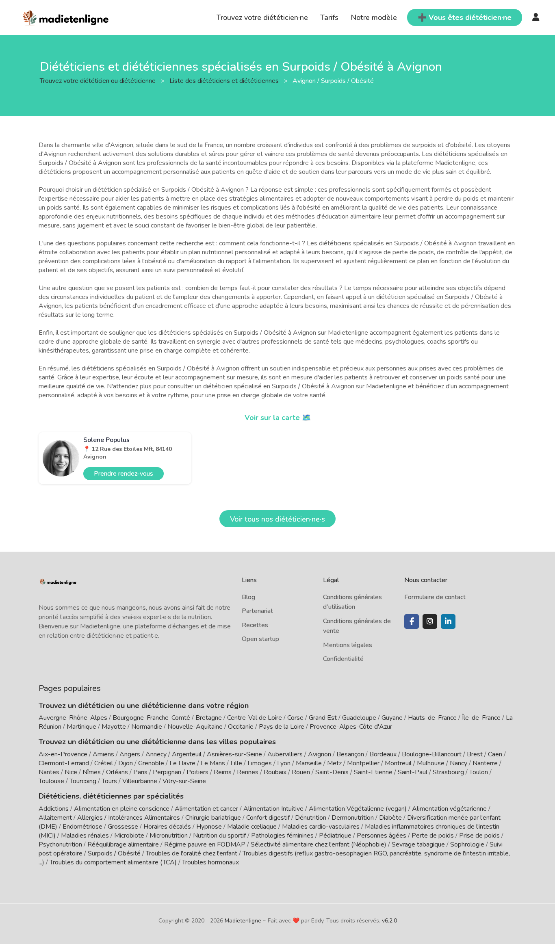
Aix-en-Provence (63, 754)
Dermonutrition (353, 817)
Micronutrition (169, 835)
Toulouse (51, 781)
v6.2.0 (389, 921)
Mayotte (114, 726)
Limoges (259, 763)
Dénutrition (310, 817)
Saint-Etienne (373, 772)
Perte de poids (433, 835)
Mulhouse (430, 763)
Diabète (390, 817)
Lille (236, 763)
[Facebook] (411, 621)
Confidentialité (343, 658)
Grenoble (151, 763)
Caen (495, 754)
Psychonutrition (60, 844)
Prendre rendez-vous (123, 473)
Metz (334, 763)
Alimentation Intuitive (273, 808)
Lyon (284, 763)
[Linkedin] (448, 621)
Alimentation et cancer (206, 808)
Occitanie (241, 726)
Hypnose (209, 826)
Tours (109, 781)
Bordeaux (383, 754)
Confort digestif (268, 817)
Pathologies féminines (282, 835)
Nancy (458, 763)
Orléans (117, 772)
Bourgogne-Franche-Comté (151, 717)
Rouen (301, 772)
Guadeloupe (359, 717)
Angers (129, 754)
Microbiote (130, 835)
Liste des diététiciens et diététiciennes (224, 80)
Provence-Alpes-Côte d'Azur (351, 726)
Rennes (247, 772)
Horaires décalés (167, 826)
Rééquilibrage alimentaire (123, 844)
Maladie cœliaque (252, 826)
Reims (223, 772)
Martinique (81, 726)
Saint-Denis (332, 772)
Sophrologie (467, 844)
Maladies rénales (85, 835)
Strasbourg (448, 772)
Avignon (319, 754)
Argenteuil (187, 754)
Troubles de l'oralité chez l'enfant (191, 853)
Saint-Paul (412, 772)
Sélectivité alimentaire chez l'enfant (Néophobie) (318, 844)
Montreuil (398, 763)
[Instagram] (430, 621)
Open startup (260, 638)
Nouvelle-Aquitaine (195, 726)
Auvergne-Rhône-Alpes (73, 717)
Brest (475, 754)
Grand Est (323, 717)
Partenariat (257, 610)
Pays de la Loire (281, 726)
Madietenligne (243, 921)
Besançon (350, 754)
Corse (295, 717)
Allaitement (55, 817)
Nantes (49, 772)
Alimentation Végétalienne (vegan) (358, 808)
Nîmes (91, 772)
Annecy (156, 754)
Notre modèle (374, 17)
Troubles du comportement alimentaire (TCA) (113, 862)
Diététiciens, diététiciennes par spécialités (111, 796)
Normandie (146, 726)
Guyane (392, 717)
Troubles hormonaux (210, 862)
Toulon (478, 772)
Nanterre (485, 763)
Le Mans (213, 763)
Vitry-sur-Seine (184, 781)
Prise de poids (479, 835)
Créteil (103, 763)
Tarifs (329, 17)
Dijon (125, 763)
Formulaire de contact (435, 597)
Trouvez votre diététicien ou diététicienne (98, 80)
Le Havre (182, 763)
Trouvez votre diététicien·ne (262, 17)
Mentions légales (347, 645)
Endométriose (82, 826)
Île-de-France (481, 717)
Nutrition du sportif (219, 835)
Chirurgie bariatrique (213, 817)
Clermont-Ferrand (64, 763)
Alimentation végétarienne (449, 808)
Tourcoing (82, 781)
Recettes (255, 625)
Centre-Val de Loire (254, 717)
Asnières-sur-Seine (234, 754)
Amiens (103, 754)
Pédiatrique (335, 835)
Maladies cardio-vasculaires (321, 826)
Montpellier (363, 763)
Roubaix (275, 772)
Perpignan (167, 772)
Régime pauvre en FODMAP (204, 844)
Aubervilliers (285, 754)
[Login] (536, 17)
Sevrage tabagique (418, 844)
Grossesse (123, 826)
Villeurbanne (139, 781)
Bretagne (208, 717)
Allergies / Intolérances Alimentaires (128, 817)
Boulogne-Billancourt (432, 754)
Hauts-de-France (432, 717)
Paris (140, 772)
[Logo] (66, 17)
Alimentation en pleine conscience (121, 808)
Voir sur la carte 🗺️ (278, 417)
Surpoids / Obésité (114, 853)
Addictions (54, 808)
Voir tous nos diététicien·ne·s (277, 519)
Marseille (309, 763)
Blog (248, 597)
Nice (71, 772)
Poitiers (197, 772)
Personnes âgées (381, 835)
